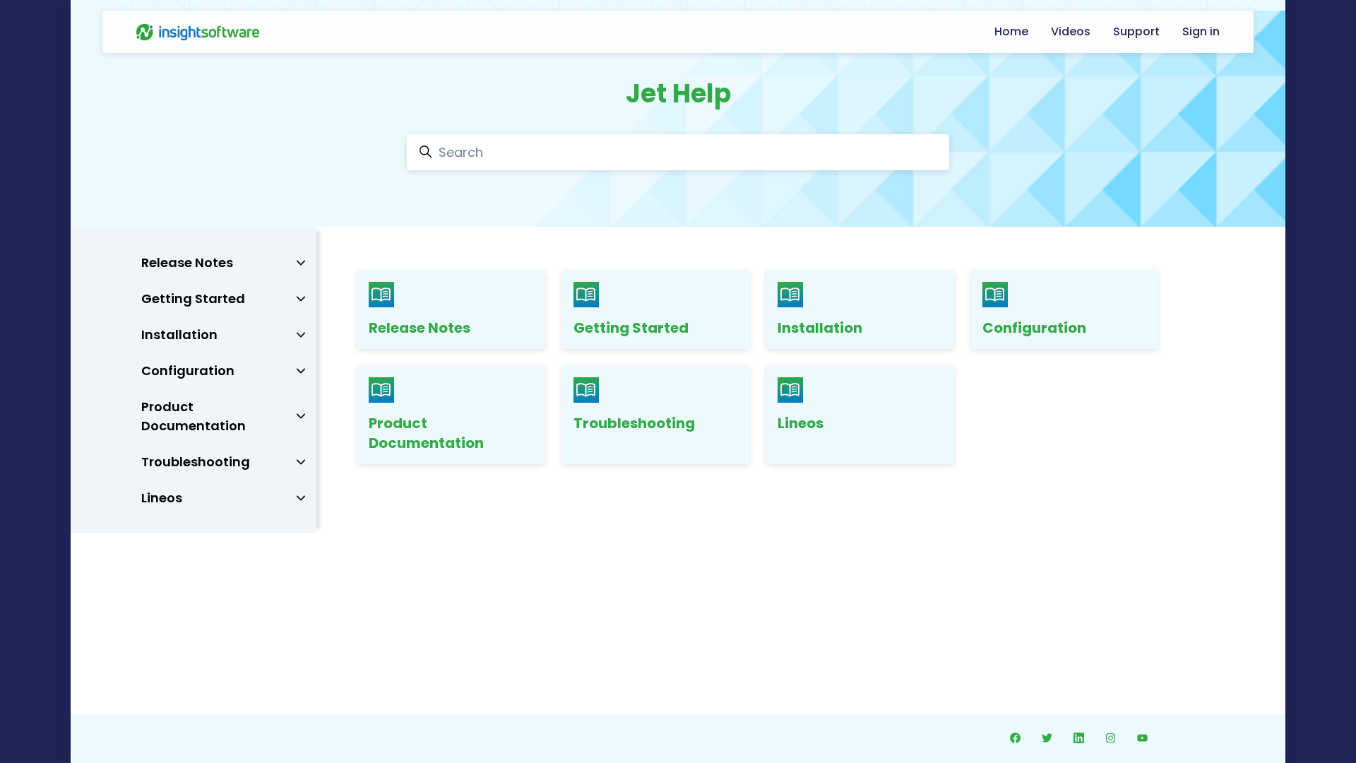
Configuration (1034, 328)
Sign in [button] (1201, 31)
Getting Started (631, 328)
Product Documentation (426, 433)
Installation (820, 328)
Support (1136, 31)
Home (1011, 31)
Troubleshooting (634, 423)
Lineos (800, 423)
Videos (1070, 31)
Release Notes (419, 328)
